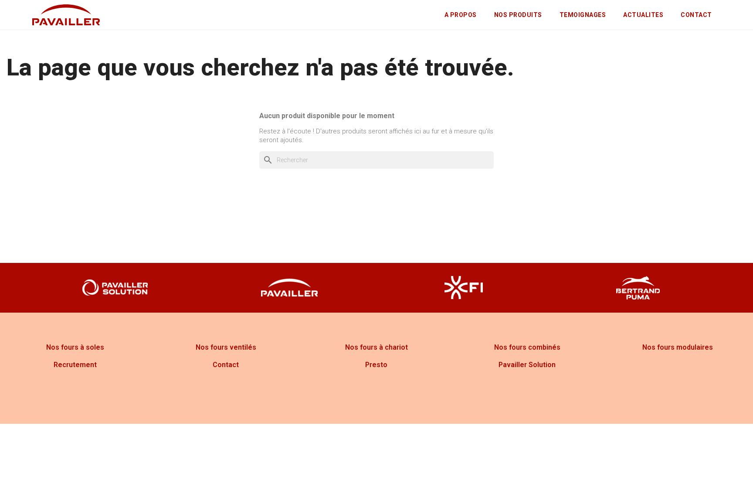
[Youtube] (389, 406)
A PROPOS (460, 14)
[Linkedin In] (413, 406)
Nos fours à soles (75, 347)
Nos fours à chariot (376, 347)
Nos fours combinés (527, 347)
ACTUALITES (643, 14)
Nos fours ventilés (226, 347)
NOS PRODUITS (518, 14)
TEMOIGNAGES (583, 14)
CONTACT (696, 14)
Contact (226, 365)
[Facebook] (341, 406)
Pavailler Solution (527, 365)
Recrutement (75, 365)
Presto (376, 365)
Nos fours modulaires (677, 347)
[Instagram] (365, 406)
